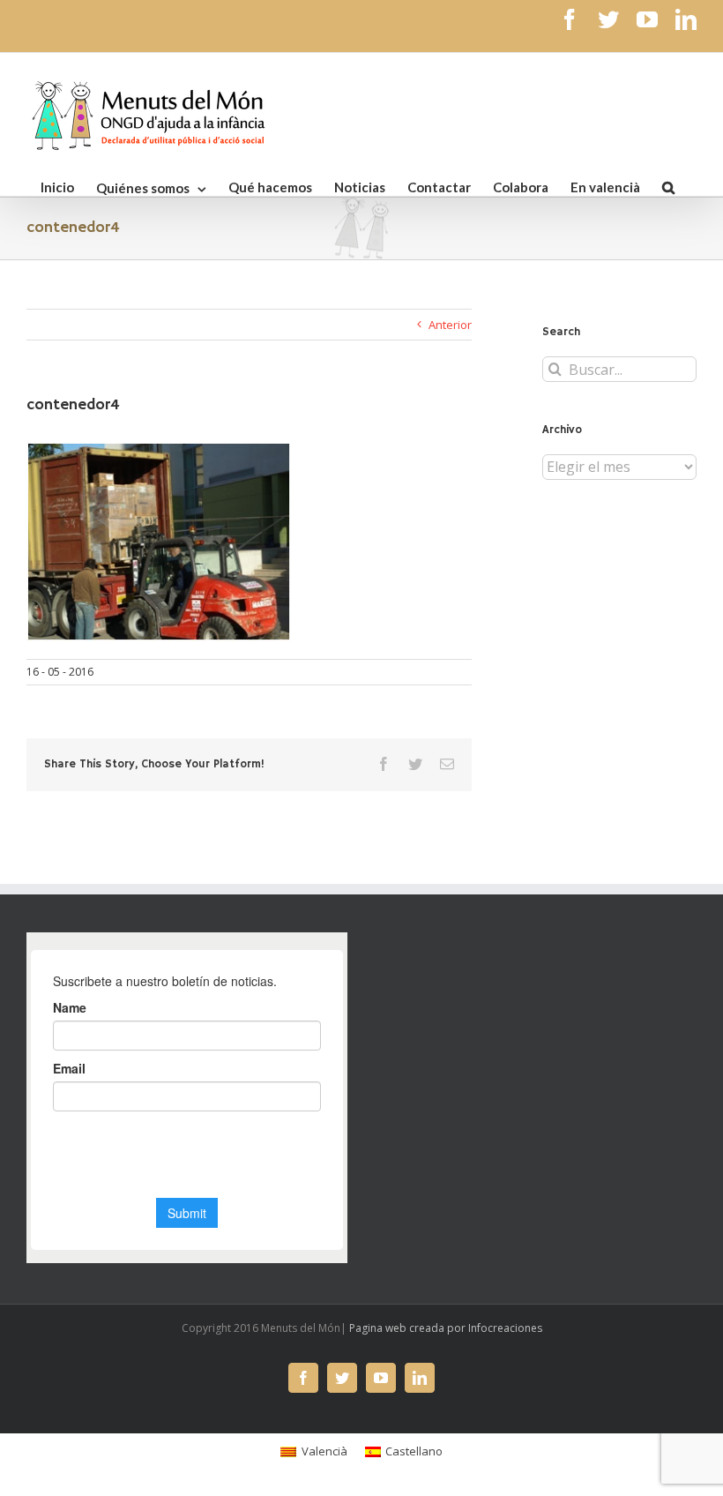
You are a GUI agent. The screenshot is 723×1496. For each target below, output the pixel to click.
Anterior (450, 325)
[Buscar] (668, 186)
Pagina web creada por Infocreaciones (445, 1327)
